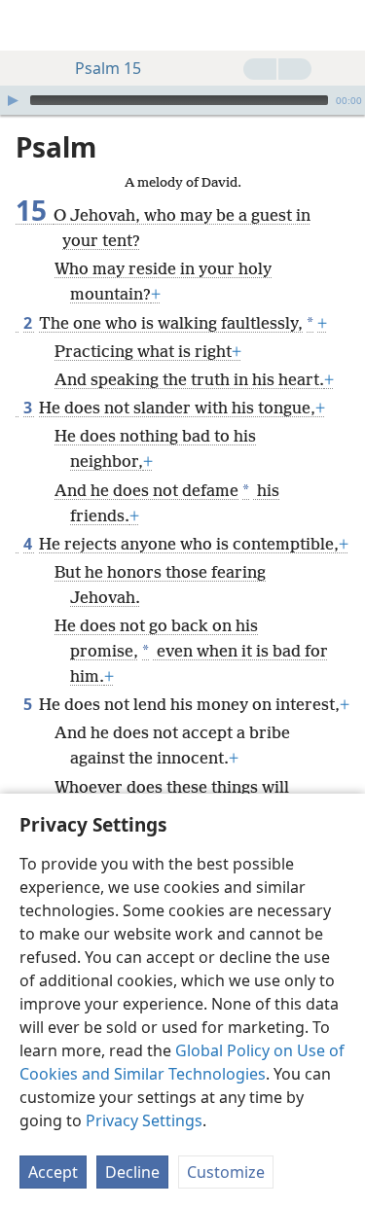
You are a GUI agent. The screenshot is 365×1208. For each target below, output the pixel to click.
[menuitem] (29, 25)
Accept (53, 1172)
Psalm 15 (108, 68)
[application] (182, 100)
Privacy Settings (144, 1120)
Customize (226, 1172)
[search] (340, 25)
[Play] (12, 100)
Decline (132, 1172)
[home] (29, 25)
